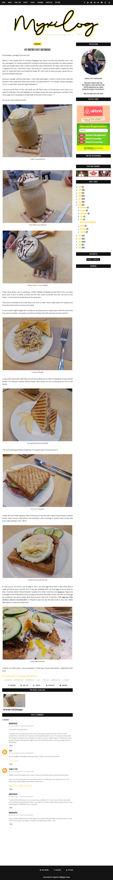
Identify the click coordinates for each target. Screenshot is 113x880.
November (83, 208)
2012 (80, 242)
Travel (32, 2)
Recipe (26, 2)
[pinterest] (94, 2)
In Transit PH (13, 761)
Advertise (49, 2)
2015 (80, 205)
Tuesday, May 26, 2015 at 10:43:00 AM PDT (22, 726)
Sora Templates (54, 877)
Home (3, 2)
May (81, 219)
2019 (80, 193)
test (10, 751)
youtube (57, 2)
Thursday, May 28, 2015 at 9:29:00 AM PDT (22, 753)
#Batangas (8, 680)
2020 (80, 190)
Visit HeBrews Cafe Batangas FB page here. (20, 676)
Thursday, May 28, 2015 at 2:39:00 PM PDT (22, 772)
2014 (80, 236)
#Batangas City (30, 680)
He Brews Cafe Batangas (13, 709)
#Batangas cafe (18, 680)
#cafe (39, 680)
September (84, 214)
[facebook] (84, 2)
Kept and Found (14, 786)
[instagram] (91, 2)
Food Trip (18, 2)
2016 (80, 202)
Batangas (37, 44)
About (10, 2)
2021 (80, 187)
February (83, 229)
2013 (80, 239)
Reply (11, 745)
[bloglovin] (101, 2)
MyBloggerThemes (65, 877)
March (82, 226)
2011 (80, 245)
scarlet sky (13, 769)
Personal (40, 2)
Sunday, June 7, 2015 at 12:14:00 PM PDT (22, 815)
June (82, 217)
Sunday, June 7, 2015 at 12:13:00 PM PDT (22, 797)
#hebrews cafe (55, 680)
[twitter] (98, 2)
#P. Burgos (65, 680)
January (83, 232)
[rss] (105, 2)
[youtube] (87, 2)
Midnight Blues (27, 786)
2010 (80, 248)
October (83, 210)
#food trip (45, 680)
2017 (80, 199)
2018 (80, 196)
